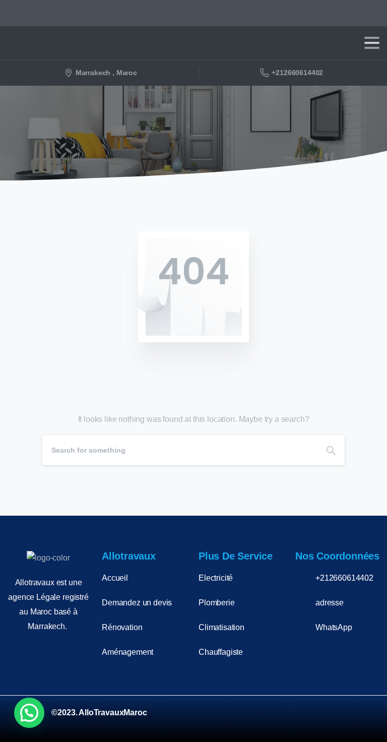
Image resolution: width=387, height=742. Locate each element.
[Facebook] (311, 719)
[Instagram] (338, 719)
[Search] (331, 450)
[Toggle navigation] (372, 42)
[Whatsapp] (364, 719)
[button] (29, 713)
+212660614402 (297, 73)
